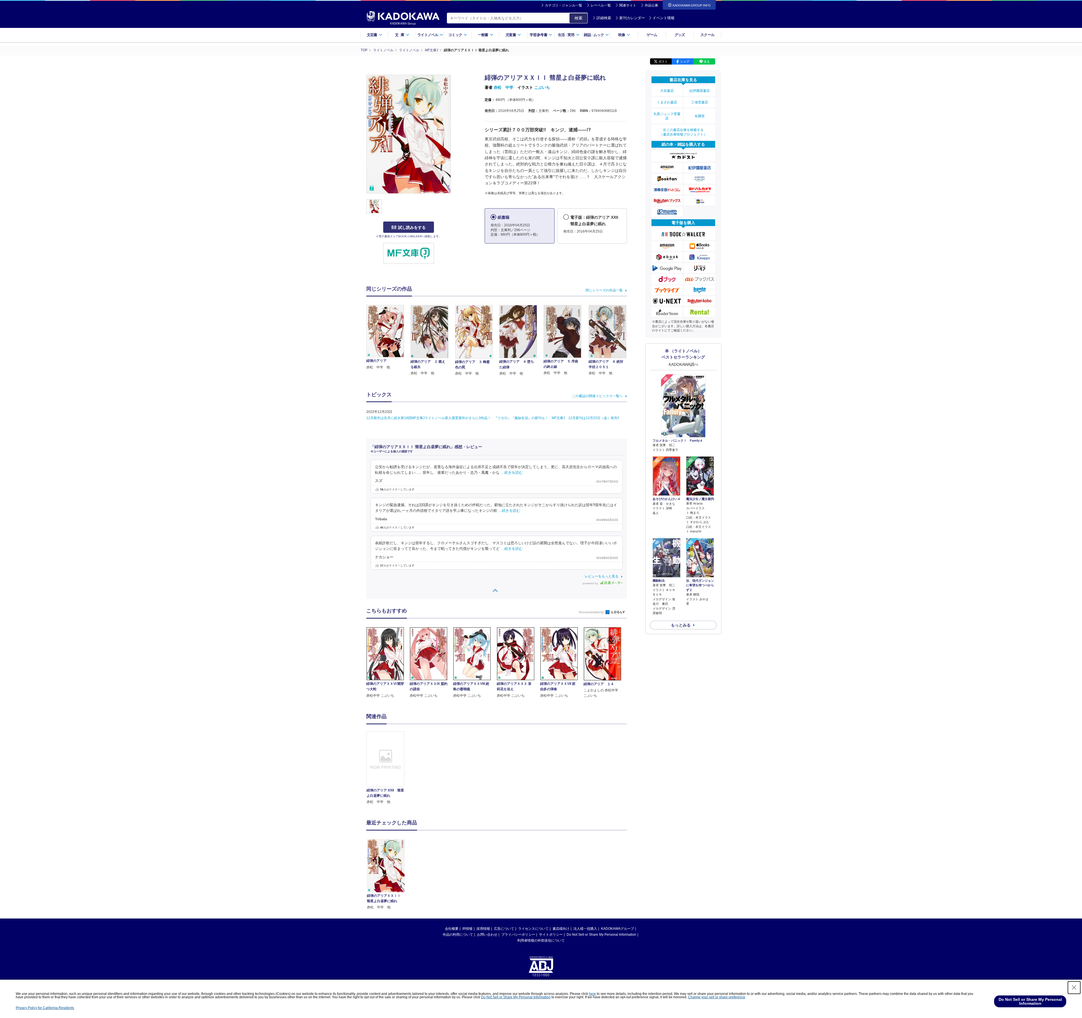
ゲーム (652, 35)
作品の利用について (458, 935)
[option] (388, 768)
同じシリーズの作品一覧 (604, 290)
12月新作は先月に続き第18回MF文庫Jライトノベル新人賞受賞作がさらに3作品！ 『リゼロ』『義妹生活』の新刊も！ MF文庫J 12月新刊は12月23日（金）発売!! (492, 418)
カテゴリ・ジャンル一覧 (563, 5)
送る (707, 61)
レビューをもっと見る (601, 576)
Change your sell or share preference (716, 997)
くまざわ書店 (667, 102)
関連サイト (627, 5)
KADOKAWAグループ (617, 929)
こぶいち (542, 87)
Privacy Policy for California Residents (45, 1008)
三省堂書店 (699, 102)
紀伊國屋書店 (699, 91)
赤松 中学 (503, 87)
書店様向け (561, 929)
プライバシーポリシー (518, 935)
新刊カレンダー (632, 18)
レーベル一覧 (601, 5)
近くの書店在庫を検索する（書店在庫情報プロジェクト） (683, 132)
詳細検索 (604, 18)
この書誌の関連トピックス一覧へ (597, 396)
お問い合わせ (487, 935)
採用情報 (483, 929)
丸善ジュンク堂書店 (666, 116)
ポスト (663, 61)
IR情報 (467, 929)
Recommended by (592, 612)
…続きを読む (512, 473)
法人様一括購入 (585, 929)
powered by (591, 583)
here (592, 993)
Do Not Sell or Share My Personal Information (601, 934)
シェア (684, 61)
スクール (707, 35)
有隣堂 (700, 116)
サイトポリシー (551, 935)
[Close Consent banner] (1074, 987)
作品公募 (651, 5)
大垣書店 (667, 91)
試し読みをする (412, 227)
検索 (578, 18)
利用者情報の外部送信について (541, 940)
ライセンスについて (533, 929)
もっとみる (681, 625)
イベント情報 (664, 18)
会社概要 (451, 929)
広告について (504, 929)
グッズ (680, 35)
